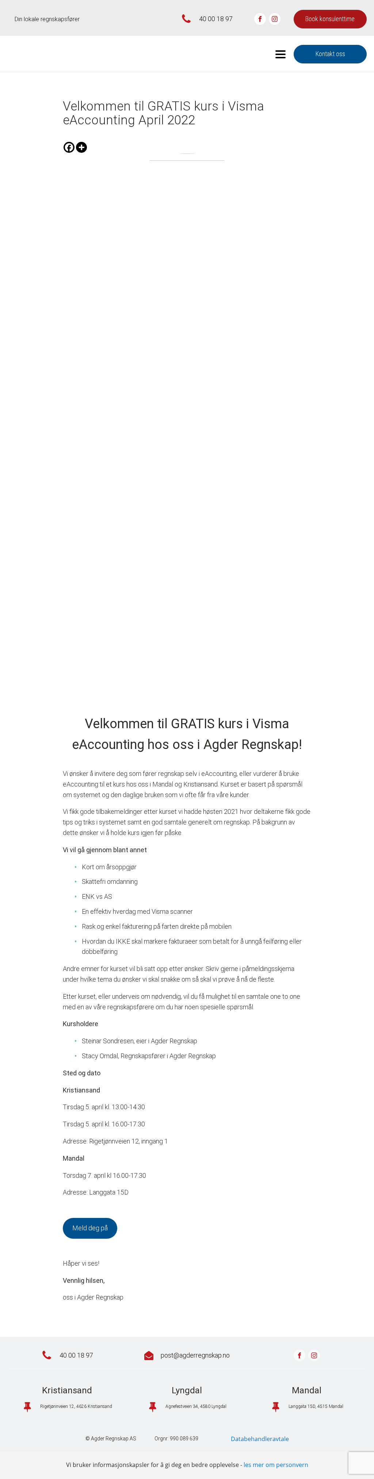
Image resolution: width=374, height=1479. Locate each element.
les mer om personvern (276, 1465)
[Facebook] (69, 147)
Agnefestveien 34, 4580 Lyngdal (195, 1406)
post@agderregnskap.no (195, 1355)
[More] (81, 147)
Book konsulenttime (330, 19)
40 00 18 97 (216, 19)
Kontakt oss (330, 54)
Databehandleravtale (260, 1439)
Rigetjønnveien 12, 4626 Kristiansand (76, 1406)
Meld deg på (90, 1228)
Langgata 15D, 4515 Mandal (316, 1406)
